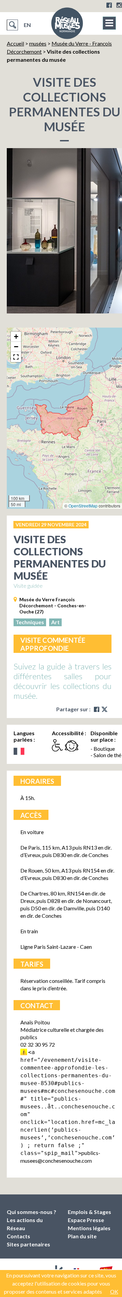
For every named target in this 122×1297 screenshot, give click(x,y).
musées (37, 43)
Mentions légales (89, 1228)
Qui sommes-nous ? (31, 1212)
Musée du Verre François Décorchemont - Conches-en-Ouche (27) (52, 605)
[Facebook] (109, 5)
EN (27, 25)
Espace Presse (86, 1220)
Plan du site (82, 1236)
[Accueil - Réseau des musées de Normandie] (67, 25)
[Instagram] (119, 5)
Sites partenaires (28, 1244)
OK (114, 1291)
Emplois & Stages (89, 1212)
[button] (16, 337)
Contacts (18, 1236)
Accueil (15, 43)
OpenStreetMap (83, 505)
